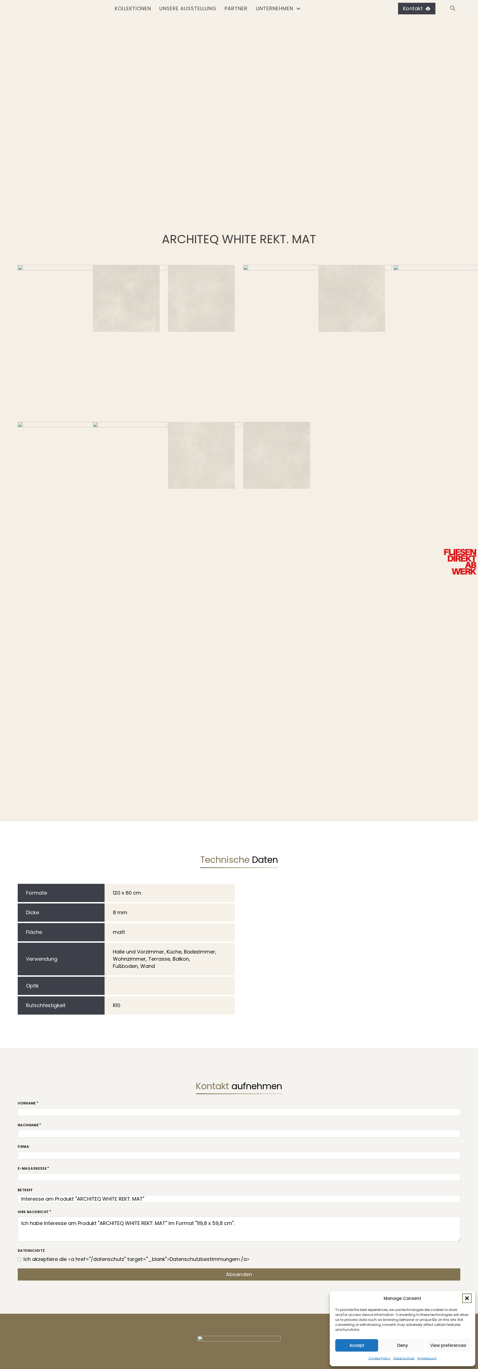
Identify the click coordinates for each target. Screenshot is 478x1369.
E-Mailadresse (32, 1168)
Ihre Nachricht (33, 1211)
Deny (402, 1345)
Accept (356, 1345)
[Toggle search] (452, 8)
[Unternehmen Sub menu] (298, 8)
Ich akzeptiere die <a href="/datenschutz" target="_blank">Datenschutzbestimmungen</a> (137, 1259)
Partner (236, 8)
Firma (23, 1146)
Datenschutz (404, 1358)
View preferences (448, 1345)
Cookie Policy (379, 1358)
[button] (467, 1298)
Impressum (427, 1358)
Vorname (27, 1103)
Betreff (25, 1190)
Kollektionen (133, 8)
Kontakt (413, 8)
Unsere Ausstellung (187, 8)
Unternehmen (274, 8)
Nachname (28, 1125)
